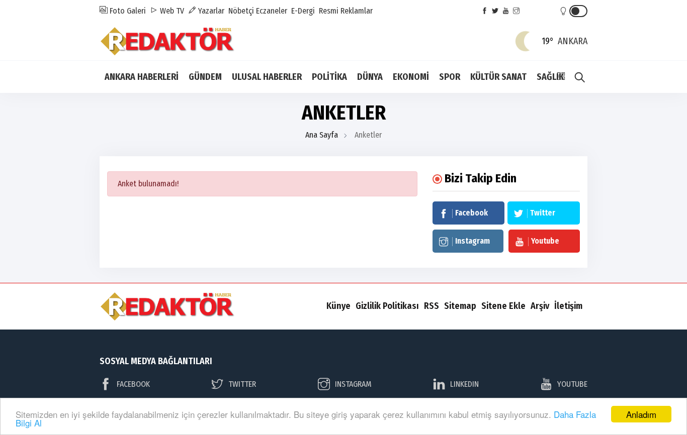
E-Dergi (303, 11)
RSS (431, 305)
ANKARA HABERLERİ (142, 76)
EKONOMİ (411, 76)
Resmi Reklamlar (346, 11)
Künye (338, 305)
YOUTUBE (572, 384)
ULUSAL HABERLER (267, 76)
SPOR (449, 76)
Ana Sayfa (321, 135)
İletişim (568, 305)
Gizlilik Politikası (387, 305)
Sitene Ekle (503, 305)
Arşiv (540, 305)
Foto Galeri (127, 11)
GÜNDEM (205, 76)
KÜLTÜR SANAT (498, 76)
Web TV (171, 11)
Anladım (641, 414)
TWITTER (242, 384)
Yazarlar (210, 11)
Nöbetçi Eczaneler (257, 11)
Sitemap (460, 305)
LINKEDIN (464, 384)
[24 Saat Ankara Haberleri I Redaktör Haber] (167, 40)
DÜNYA (370, 76)
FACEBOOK (133, 384)
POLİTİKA (329, 76)
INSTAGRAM (353, 384)
